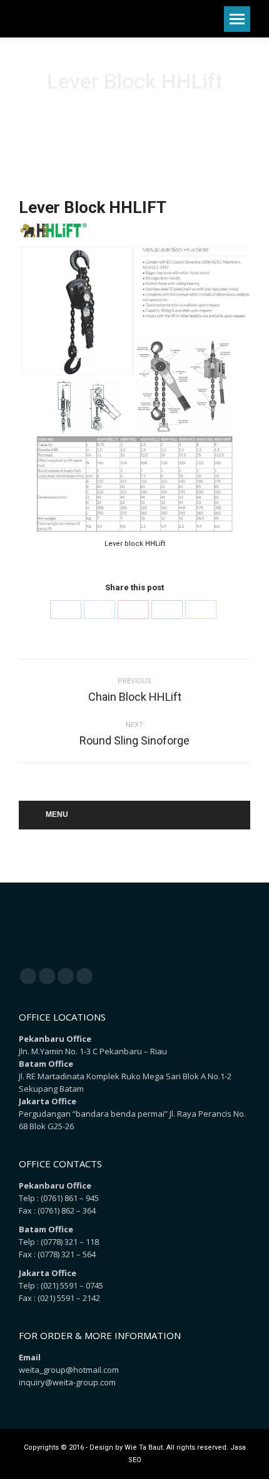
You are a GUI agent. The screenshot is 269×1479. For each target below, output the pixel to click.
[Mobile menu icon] (237, 19)
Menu (57, 814)
